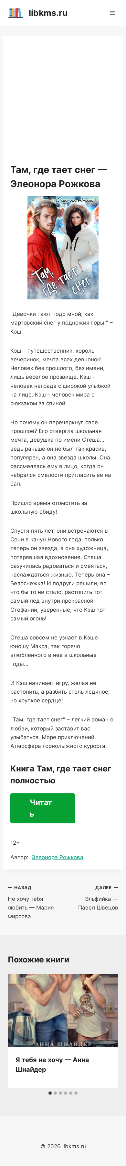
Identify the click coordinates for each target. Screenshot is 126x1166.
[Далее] (106, 1030)
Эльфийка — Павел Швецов (98, 898)
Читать (41, 808)
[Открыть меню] (112, 13)
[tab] (50, 1093)
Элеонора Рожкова (57, 857)
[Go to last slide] (19, 1030)
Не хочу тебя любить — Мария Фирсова (31, 902)
